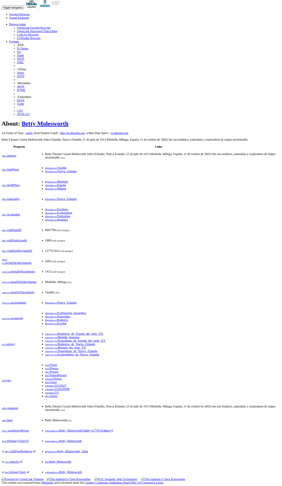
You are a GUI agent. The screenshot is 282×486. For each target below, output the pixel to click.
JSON (20, 59)
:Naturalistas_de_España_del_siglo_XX (75, 340)
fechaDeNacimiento (18, 271)
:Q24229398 (57, 389)
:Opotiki (55, 167)
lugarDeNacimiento (18, 292)
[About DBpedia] (32, 7)
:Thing (51, 365)
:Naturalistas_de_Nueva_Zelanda (71, 351)
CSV (20, 110)
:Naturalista (57, 216)
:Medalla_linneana (62, 337)
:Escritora (56, 209)
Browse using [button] (17, 24)
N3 (19, 52)
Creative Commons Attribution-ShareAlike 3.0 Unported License (124, 482)
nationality (11, 199)
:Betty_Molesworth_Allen (66, 451)
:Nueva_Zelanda (61, 171)
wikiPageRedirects (18, 451)
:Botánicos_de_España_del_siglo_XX (74, 333)
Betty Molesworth (45, 123)
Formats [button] (14, 41)
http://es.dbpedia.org (72, 133)
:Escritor (56, 323)
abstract (9, 155)
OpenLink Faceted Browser (34, 27)
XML (20, 62)
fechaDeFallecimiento (16, 261)
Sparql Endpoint (19, 17)
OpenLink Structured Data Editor (37, 31)
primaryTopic (15, 472)
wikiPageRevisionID (17, 250)
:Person (51, 368)
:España (55, 185)
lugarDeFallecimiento (19, 282)
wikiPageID (11, 230)
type (6, 380)
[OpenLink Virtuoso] (23, 479)
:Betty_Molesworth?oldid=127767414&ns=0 (79, 430)
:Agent (51, 382)
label (7, 420)
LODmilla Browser (28, 38)
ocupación (12, 318)
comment (10, 408)
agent (29, 133)
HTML (21, 90)
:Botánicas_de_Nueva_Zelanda (70, 344)
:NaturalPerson (56, 375)
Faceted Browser (19, 14)
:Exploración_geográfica (65, 313)
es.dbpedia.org (119, 133)
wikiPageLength (14, 240)
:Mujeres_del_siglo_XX (65, 347)
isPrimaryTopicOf (15, 441)
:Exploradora (58, 212)
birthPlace (10, 169)
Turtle (20, 55)
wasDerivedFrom (15, 430)
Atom (20, 72)
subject (8, 344)
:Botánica (56, 219)
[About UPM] (50, 7)
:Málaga (55, 188)
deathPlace (11, 185)
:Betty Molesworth (58, 461)
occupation (11, 214)
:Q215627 (55, 385)
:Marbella (56, 181)
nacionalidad (14, 302)
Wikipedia (47, 482)
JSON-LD (23, 114)
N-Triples (22, 48)
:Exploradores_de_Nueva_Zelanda (72, 354)
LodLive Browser (28, 34)
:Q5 (52, 392)
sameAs (12, 461)
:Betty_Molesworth (63, 441)
